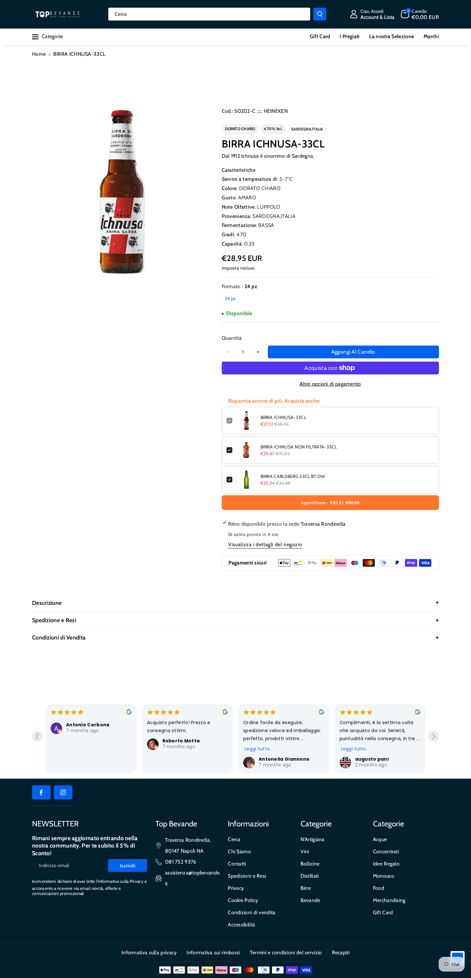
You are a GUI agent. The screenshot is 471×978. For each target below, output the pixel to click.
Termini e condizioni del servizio (286, 952)
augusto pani (372, 759)
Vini (305, 851)
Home (39, 54)
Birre (306, 888)
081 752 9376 (180, 862)
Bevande (310, 900)
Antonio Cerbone (88, 725)
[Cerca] (319, 14)
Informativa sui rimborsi (213, 952)
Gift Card (383, 912)
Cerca (234, 839)
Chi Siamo (239, 851)
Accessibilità (241, 925)
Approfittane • (330, 503)
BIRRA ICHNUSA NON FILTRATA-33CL (298, 447)
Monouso (383, 876)
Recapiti (341, 952)
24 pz (230, 298)
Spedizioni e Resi (247, 876)
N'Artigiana (313, 839)
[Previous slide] (37, 736)
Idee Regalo (386, 864)
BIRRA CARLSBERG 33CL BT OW (292, 476)
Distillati (310, 876)
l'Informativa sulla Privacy (120, 881)
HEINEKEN (276, 111)
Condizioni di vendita (251, 912)
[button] (420, 14)
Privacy (236, 888)
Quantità (232, 338)
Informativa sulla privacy (149, 952)
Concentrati (386, 851)
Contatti (237, 864)
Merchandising (389, 900)
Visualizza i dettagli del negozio (265, 544)
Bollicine (310, 864)
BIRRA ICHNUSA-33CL (283, 417)
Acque (380, 839)
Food (378, 888)
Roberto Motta (181, 741)
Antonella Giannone (284, 759)
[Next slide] (433, 736)
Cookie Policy (243, 900)
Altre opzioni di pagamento (330, 384)
